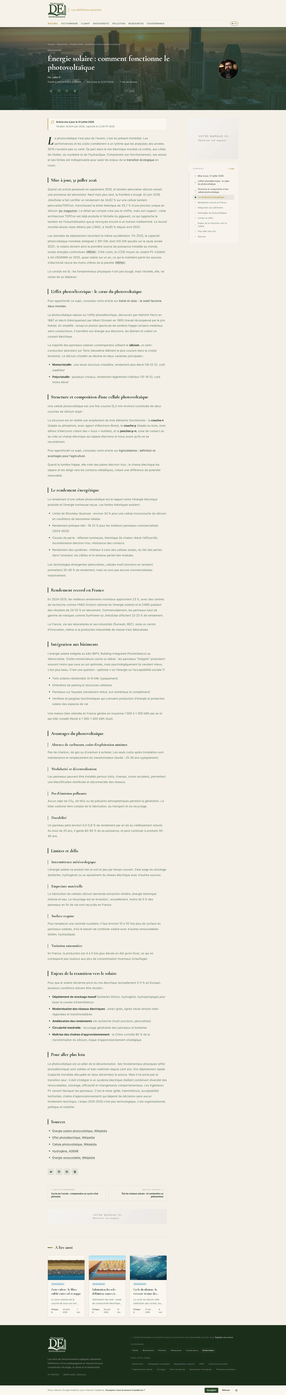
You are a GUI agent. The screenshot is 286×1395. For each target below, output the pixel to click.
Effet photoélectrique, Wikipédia (73, 1137)
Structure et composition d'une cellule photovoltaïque (213, 190)
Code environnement (218, 1364)
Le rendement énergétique (211, 197)
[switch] (234, 24)
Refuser (226, 1390)
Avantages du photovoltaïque (212, 213)
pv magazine (67, 210)
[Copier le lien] (75, 91)
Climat (85, 23)
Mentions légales (74, 1374)
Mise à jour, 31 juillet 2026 (211, 176)
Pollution (118, 23)
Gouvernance (156, 23)
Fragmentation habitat (142, 1369)
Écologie (161, 1369)
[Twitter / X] (51, 91)
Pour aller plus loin (207, 231)
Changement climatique (158, 1364)
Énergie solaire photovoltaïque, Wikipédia (79, 1131)
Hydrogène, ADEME (65, 1151)
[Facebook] (67, 91)
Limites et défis (205, 218)
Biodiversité (101, 23)
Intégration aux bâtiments (210, 207)
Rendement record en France (212, 202)
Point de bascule (177, 1369)
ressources (54, 50)
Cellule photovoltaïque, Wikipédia (74, 1144)
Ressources (135, 23)
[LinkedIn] (59, 91)
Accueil (53, 23)
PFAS (201, 1364)
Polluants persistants (226, 1369)
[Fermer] (236, 1390)
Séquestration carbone (184, 1364)
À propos (53, 1374)
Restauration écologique (201, 1369)
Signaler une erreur (224, 1337)
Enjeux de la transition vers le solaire (212, 224)
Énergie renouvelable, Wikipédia (73, 1157)
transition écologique (140, 160)
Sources (202, 236)
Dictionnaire (69, 23)
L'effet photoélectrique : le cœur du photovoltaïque (213, 182)
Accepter (211, 1390)
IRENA (91, 252)
